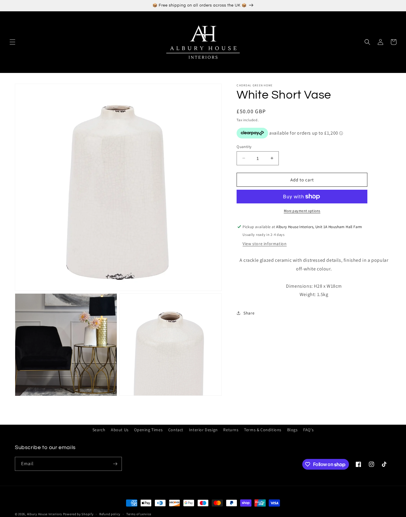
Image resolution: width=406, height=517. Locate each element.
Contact (175, 429)
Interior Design (203, 429)
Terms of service (138, 514)
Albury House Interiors (44, 514)
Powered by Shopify (78, 514)
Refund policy (109, 514)
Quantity (244, 146)
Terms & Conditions (262, 429)
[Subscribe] (115, 464)
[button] (12, 42)
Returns (230, 429)
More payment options (302, 210)
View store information (265, 243)
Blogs (292, 429)
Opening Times (148, 429)
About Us (120, 429)
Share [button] (248, 312)
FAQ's (308, 429)
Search (99, 429)
